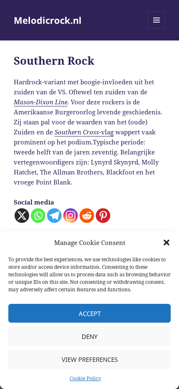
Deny (89, 336)
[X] (22, 215)
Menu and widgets (156, 28)
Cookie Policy (85, 378)
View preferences (90, 359)
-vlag (84, 132)
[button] (166, 242)
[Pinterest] (103, 215)
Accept (90, 313)
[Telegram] (54, 215)
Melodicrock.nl (48, 20)
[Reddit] (87, 215)
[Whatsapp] (38, 215)
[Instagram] (70, 215)
